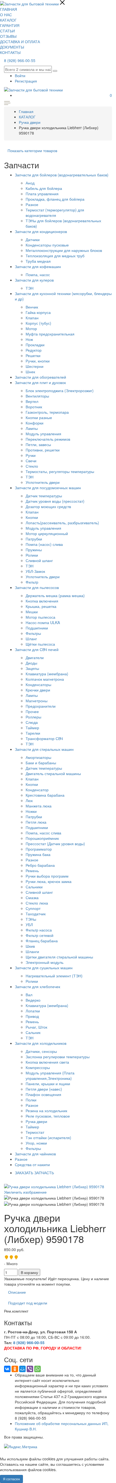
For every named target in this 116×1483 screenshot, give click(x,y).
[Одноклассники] (15, 1369)
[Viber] (30, 1369)
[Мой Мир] (22, 1369)
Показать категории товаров (32, 150)
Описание (17, 1292)
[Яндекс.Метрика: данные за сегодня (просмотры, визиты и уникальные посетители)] (20, 1446)
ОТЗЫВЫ (8, 36)
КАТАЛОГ (8, 20)
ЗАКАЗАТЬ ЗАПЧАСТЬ (34, 1172)
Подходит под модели (27, 1303)
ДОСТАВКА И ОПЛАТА (20, 41)
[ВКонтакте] (7, 1369)
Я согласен (11, 1479)
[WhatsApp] (37, 1369)
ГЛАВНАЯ (8, 9)
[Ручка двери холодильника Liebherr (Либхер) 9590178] (54, 1198)
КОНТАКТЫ (10, 52)
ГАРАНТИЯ (9, 25)
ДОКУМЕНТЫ (12, 47)
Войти (20, 75)
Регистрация (26, 81)
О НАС (6, 14)
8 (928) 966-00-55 (19, 60)
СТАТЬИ (7, 30)
